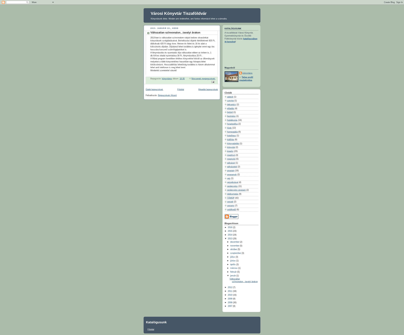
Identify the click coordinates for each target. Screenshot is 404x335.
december (235, 242)
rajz (228, 178)
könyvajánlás (233, 143)
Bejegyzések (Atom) (167, 95)
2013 (230, 239)
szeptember (236, 253)
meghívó (231, 155)
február (233, 272)
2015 (230, 231)
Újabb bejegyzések (154, 89)
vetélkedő (231, 210)
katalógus (231, 136)
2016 (230, 227)
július (233, 257)
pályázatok (232, 167)
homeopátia (232, 132)
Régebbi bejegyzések (208, 89)
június (233, 261)
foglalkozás (232, 120)
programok (232, 174)
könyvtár (231, 147)
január (233, 276)
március (234, 268)
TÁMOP (231, 198)
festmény (231, 116)
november (235, 246)
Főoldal (180, 89)
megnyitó (231, 159)
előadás (230, 108)
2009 (230, 299)
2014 (230, 235)
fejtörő (230, 112)
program (231, 171)
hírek (229, 128)
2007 (230, 306)
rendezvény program (236, 190)
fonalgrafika (232, 124)
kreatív (230, 151)
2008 (230, 302)
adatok (230, 97)
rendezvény (232, 186)
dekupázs (231, 104)
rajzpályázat (232, 182)
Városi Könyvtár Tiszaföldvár (179, 13)
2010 (230, 295)
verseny (230, 206)
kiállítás (230, 139)
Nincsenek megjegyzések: (203, 79)
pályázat (231, 163)
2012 (230, 287)
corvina (230, 101)
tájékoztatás (232, 194)
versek (230, 202)
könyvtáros (247, 73)
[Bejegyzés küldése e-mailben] (213, 82)
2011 (230, 291)
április (233, 264)
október (234, 249)
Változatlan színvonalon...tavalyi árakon (175, 32)
